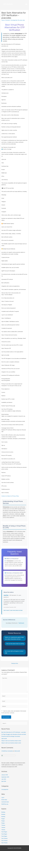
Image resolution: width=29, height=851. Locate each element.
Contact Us (4, 496)
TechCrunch (21, 623)
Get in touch (6, 610)
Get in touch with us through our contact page (14, 652)
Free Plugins (4, 831)
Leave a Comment (5, 20)
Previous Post (14, 663)
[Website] (14, 706)
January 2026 (4, 774)
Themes (3, 825)
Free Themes (4, 838)
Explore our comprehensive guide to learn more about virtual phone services (14, 638)
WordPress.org (4, 804)
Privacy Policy (15, 496)
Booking (3, 812)
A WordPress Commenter (7, 751)
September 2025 (5, 777)
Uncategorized (14, 20)
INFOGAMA (8, 4)
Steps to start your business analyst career (11, 740)
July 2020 (3, 779)
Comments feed (5, 801)
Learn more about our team (16, 610)
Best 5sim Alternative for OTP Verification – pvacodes (13, 732)
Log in (2, 797)
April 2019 (3, 781)
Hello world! (4, 738)
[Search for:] (14, 723)
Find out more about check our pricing (15, 643)
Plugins (3, 818)
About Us (9, 496)
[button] (26, 4)
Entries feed (4, 799)
